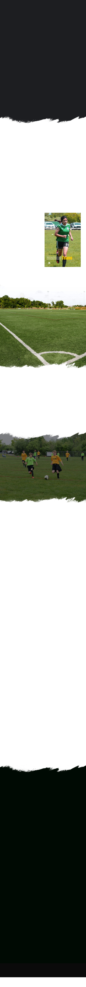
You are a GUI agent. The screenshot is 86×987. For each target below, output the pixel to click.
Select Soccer (50, 925)
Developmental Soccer (53, 922)
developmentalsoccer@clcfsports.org (22, 896)
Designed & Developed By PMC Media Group (52, 970)
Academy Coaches (51, 945)
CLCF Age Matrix (8, 950)
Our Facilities (49, 947)
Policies (5, 952)
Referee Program (51, 930)
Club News (48, 950)
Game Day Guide (8, 945)
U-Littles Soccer (51, 920)
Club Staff (48, 942)
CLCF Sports (57, 402)
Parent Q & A (7, 947)
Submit (8, 850)
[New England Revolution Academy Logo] (32, 551)
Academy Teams (51, 928)
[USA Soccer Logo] (34, 610)
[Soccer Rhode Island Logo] (32, 669)
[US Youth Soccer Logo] (32, 728)
